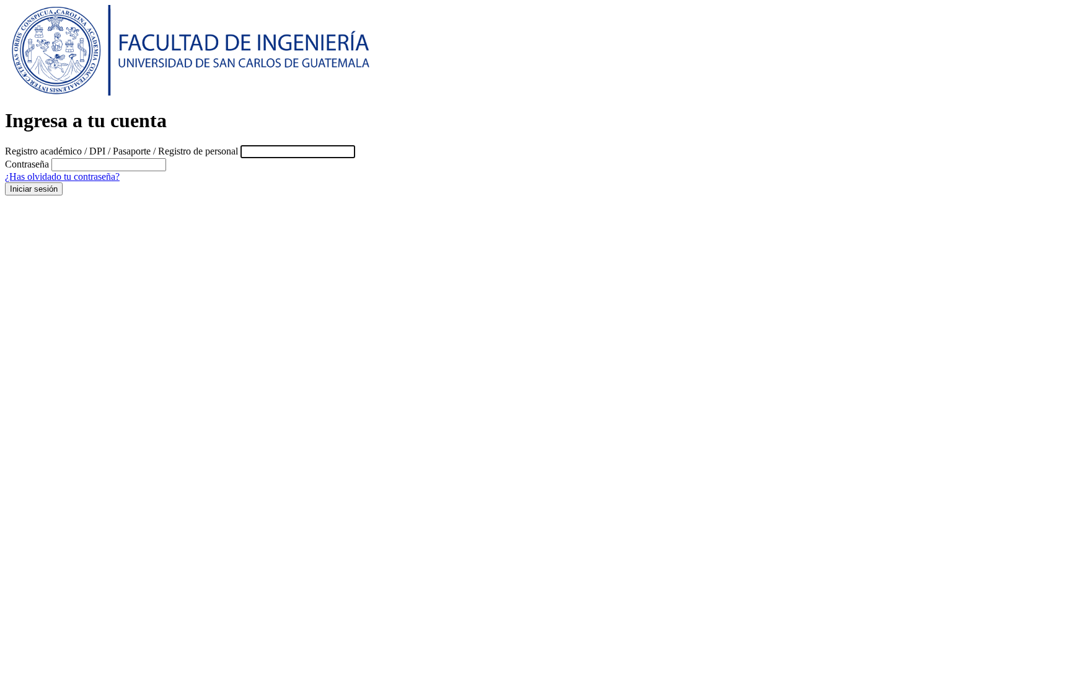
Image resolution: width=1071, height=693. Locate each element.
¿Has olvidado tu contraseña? (62, 176)
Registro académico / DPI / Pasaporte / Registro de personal (121, 151)
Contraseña (27, 164)
